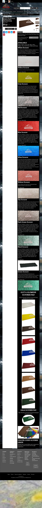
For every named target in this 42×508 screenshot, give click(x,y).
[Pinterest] (4, 35)
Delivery (26, 456)
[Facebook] (4, 32)
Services (26, 453)
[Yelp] (14, 32)
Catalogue (33, 453)
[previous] (38, 11)
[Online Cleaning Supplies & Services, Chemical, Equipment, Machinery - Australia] (6, 6)
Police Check (27, 455)
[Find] (31, 8)
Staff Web (26, 459)
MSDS (33, 459)
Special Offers (34, 460)
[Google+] (9, 32)
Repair (26, 458)
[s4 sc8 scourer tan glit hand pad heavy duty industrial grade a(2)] (37, 22)
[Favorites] (16, 29)
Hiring (26, 457)
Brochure (33, 454)
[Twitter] (6, 32)
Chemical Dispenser (35, 458)
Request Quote (27, 454)
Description (20, 32)
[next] (39, 11)
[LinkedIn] (11, 32)
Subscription (34, 455)
